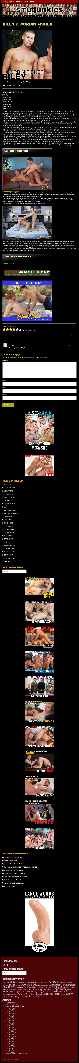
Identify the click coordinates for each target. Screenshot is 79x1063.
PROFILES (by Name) (12, 1005)
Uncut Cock (35, 996)
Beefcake (37, 982)
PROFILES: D (11, 1013)
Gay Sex (68, 987)
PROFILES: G (11, 1019)
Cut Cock (49, 985)
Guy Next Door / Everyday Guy (32, 989)
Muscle (53, 992)
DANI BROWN (8, 526)
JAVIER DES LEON (10, 510)
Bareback (5, 332)
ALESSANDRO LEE (10, 552)
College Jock (12, 332)
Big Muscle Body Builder (66, 983)
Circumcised (18, 985)
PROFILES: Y (11, 1050)
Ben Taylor (12, 886)
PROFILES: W (11, 1047)
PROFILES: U (11, 1043)
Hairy (49, 989)
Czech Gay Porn (20, 987)
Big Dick (53, 982)
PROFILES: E (11, 1015)
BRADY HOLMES (9, 539)
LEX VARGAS (8, 491)
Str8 (63, 994)
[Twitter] (4, 964)
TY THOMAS (23, 876)
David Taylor (20, 870)
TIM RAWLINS (13, 860)
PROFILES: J (11, 1024)
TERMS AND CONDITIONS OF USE (16, 1054)
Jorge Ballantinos (19, 883)
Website (4, 394)
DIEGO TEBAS (9, 558)
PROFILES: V (11, 1045)
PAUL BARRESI (20, 873)
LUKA (6, 507)
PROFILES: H (11, 1020)
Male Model (26, 992)
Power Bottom (12, 994)
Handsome (59, 989)
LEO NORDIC (8, 500)
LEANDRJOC (8, 516)
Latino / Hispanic (15, 992)
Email (4, 387)
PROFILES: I (11, 1022)
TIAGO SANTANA (10, 545)
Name (4, 380)
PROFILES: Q (11, 1036)
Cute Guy (7, 987)
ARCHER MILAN (9, 532)
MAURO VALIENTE (10, 504)
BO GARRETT (8, 484)
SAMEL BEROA (9, 497)
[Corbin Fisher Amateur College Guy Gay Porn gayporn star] (27, 273)
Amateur (5, 983)
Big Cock (45, 983)
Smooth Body (25, 332)
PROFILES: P (11, 1034)
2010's (9, 28)
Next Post (71, 336)
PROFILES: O (11, 1033)
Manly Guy (36, 991)
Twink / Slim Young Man (13, 996)
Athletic (13, 982)
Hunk (5, 991)
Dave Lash (18, 857)
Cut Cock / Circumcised (63, 985)
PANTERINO (8, 520)
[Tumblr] (7, 964)
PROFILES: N (11, 1031)
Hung (69, 989)
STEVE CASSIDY (9, 488)
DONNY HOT (8, 555)
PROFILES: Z (11, 1052)
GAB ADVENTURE (10, 494)
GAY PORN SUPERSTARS (15, 1006)
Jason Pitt (19, 880)
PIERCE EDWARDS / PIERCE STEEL (25, 867)
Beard (30, 983)
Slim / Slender (18, 332)
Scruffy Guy (23, 994)
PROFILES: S (11, 1040)
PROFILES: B (11, 1010)
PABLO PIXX (8, 561)
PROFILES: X (11, 1048)
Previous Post (9, 336)
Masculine (46, 992)
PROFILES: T (11, 1041)
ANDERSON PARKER (11, 513)
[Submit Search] (4, 571)
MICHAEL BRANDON (17, 864)
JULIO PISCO (8, 523)
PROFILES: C (11, 1012)
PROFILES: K (11, 1026)
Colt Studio (42, 985)
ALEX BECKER (9, 548)
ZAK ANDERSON (9, 542)
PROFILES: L (11, 1027)
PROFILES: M (11, 1029)
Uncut (25, 996)
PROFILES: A (11, 1008)
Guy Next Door (12, 989)
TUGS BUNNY (8, 536)
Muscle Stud (64, 991)
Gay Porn (47, 987)
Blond (12, 985)
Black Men (5, 985)
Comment (5, 360)
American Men (15, 28)
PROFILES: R (11, 1038)
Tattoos (69, 993)
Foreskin (41, 987)
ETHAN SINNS (9, 529)
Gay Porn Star (58, 987)
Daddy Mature (33, 987)
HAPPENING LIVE (10, 1003)
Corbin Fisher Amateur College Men (28, 28)
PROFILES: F (11, 1017)
